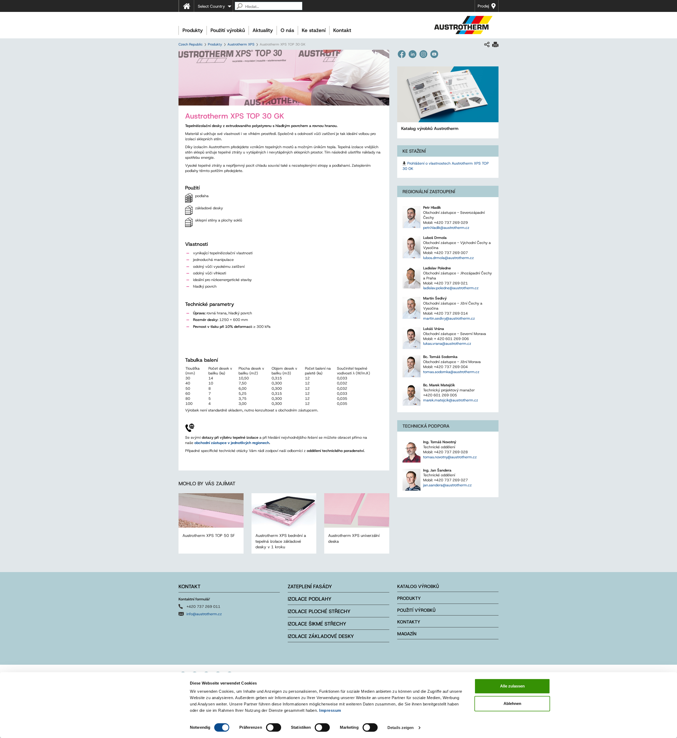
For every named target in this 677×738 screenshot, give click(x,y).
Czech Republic (191, 44)
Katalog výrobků (418, 586)
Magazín (407, 634)
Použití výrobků (228, 30)
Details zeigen (400, 727)
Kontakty (408, 622)
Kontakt (342, 30)
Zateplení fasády (310, 586)
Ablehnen (512, 703)
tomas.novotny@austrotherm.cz (450, 457)
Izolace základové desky (321, 636)
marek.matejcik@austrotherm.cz (450, 400)
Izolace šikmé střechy (317, 624)
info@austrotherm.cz (204, 614)
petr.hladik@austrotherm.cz (446, 227)
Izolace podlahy (309, 599)
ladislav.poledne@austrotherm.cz (451, 288)
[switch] (273, 727)
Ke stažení (314, 30)
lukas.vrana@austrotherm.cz (447, 343)
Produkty (192, 30)
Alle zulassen (512, 686)
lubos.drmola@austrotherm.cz (448, 257)
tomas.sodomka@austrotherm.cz (451, 371)
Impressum (330, 710)
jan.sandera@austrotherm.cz (447, 485)
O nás (287, 30)
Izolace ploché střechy (319, 611)
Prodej (483, 6)
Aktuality (263, 30)
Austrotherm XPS (240, 44)
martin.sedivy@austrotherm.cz (449, 318)
